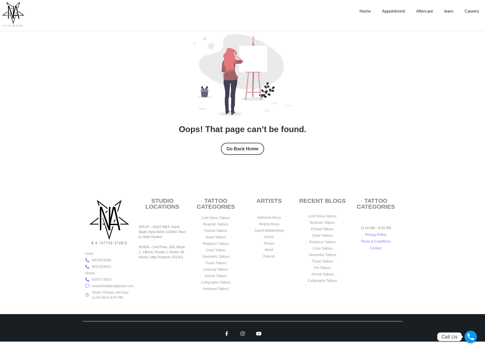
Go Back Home (242, 148)
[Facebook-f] (226, 333)
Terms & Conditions (376, 241)
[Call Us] (471, 337)
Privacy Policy (375, 235)
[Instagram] (242, 333)
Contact (376, 248)
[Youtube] (258, 333)
